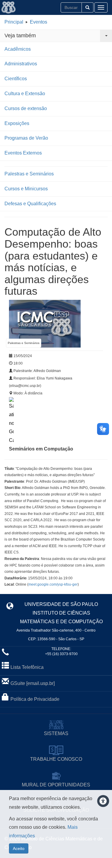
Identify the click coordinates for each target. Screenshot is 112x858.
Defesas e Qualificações (30, 203)
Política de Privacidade (34, 699)
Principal (13, 21)
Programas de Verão (26, 138)
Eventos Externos (23, 152)
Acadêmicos (17, 49)
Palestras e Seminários (29, 173)
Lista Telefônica (27, 667)
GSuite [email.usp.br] (32, 683)
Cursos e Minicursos (26, 188)
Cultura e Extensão (24, 93)
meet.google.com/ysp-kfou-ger (53, 584)
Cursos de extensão (25, 108)
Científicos (15, 78)
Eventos (38, 21)
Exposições (16, 123)
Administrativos (20, 63)
